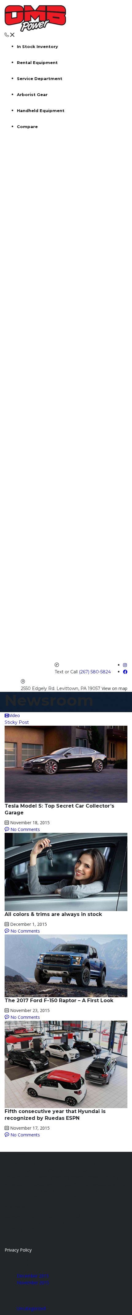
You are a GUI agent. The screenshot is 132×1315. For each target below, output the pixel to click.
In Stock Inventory (37, 46)
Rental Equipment (37, 62)
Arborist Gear (32, 94)
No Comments (24, 829)
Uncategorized (31, 1308)
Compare (27, 126)
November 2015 (33, 1282)
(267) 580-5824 (95, 672)
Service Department (39, 78)
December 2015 (33, 1276)
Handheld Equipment (40, 110)
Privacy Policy (18, 1250)
